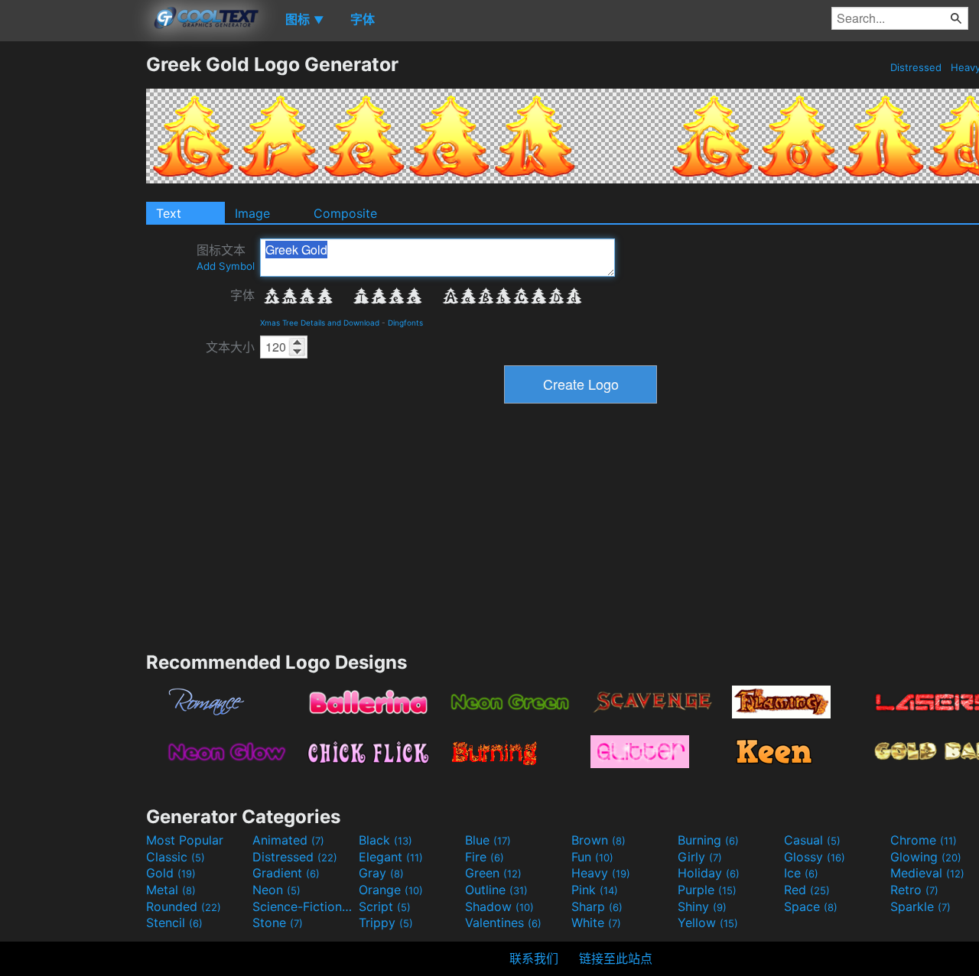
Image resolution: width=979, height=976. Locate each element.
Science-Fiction (303, 906)
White (596, 922)
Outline (496, 889)
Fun (592, 856)
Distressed (916, 67)
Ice (801, 872)
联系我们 (533, 958)
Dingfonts (405, 322)
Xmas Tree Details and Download (319, 322)
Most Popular (184, 840)
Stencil (174, 922)
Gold (171, 872)
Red (807, 889)
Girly (700, 856)
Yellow (708, 922)
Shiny (702, 906)
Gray (381, 872)
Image (252, 213)
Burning (708, 840)
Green (493, 872)
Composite (345, 213)
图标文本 (226, 257)
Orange (391, 889)
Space (811, 906)
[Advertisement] (72, 282)
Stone (277, 922)
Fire (484, 856)
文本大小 (230, 347)
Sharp (597, 906)
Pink (594, 889)
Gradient (286, 872)
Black (385, 840)
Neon (276, 889)
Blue (488, 840)
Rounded (183, 906)
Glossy (814, 856)
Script (385, 906)
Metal (171, 889)
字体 (242, 295)
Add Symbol (226, 266)
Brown (598, 840)
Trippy (386, 922)
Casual (812, 840)
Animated (288, 840)
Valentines (503, 922)
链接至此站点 (615, 958)
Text (168, 213)
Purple (707, 889)
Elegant (391, 856)
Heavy (600, 872)
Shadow (499, 906)
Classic (175, 856)
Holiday (709, 872)
